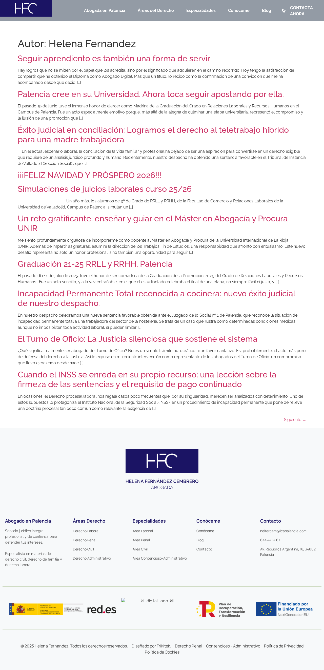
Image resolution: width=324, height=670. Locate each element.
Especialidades (201, 10)
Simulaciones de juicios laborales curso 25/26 (105, 189)
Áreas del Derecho (156, 10)
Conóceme (239, 10)
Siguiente (295, 419)
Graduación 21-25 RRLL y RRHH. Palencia (95, 264)
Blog (266, 10)
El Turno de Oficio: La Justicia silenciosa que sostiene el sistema (137, 338)
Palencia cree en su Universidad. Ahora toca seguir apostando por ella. (151, 94)
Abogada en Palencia (104, 10)
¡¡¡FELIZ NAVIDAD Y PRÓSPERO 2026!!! (89, 175)
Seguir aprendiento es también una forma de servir (114, 58)
